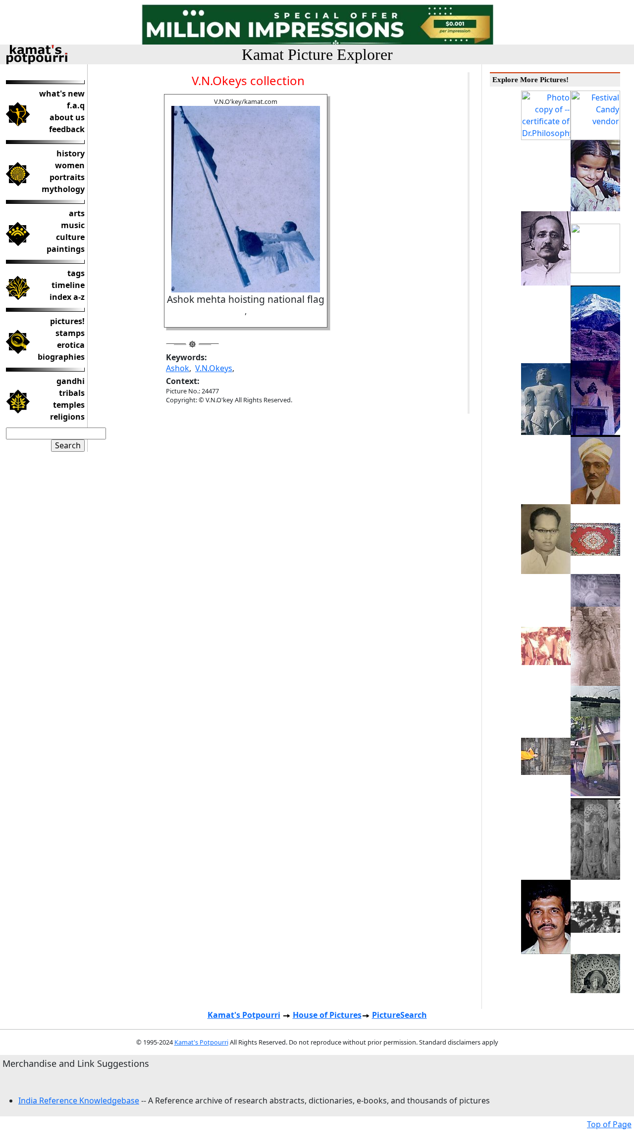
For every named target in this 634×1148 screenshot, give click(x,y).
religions (67, 416)
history (70, 153)
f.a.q (76, 105)
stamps (70, 333)
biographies (61, 356)
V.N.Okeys (213, 368)
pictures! (67, 321)
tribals (72, 392)
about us (67, 117)
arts (77, 213)
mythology (63, 189)
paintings (66, 248)
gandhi (70, 381)
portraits (67, 177)
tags (76, 273)
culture (70, 237)
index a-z (67, 296)
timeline (68, 285)
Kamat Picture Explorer (317, 54)
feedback (67, 129)
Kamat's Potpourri (244, 1014)
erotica (71, 344)
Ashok (177, 368)
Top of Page (609, 1124)
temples (69, 404)
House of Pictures (327, 1014)
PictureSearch (399, 1014)
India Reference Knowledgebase (78, 1100)
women (70, 165)
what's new (62, 93)
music (73, 225)
